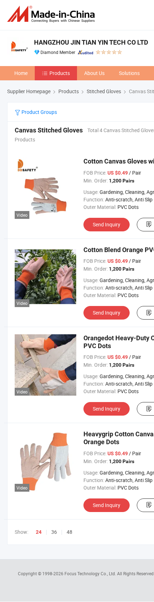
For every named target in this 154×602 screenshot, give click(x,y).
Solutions (129, 73)
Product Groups (38, 112)
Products (59, 73)
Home (21, 73)
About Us (94, 73)
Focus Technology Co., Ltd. (90, 573)
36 (54, 531)
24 (39, 532)
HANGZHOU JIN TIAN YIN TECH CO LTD (91, 42)
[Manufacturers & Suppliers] (52, 14)
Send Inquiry (106, 224)
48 (69, 531)
